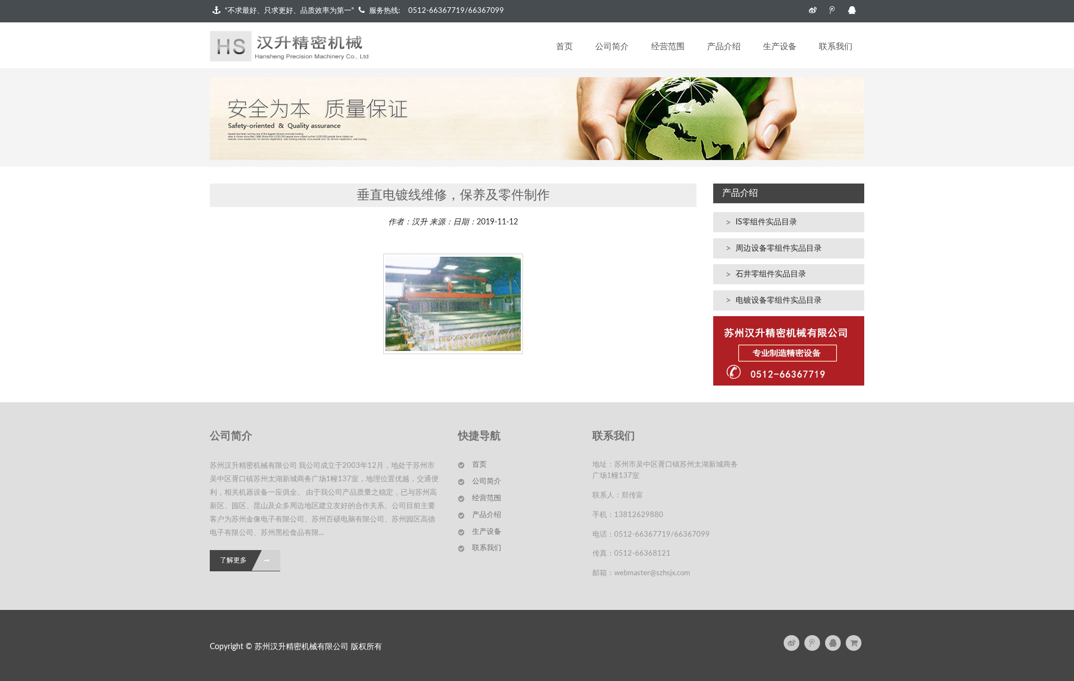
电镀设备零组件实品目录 (779, 300)
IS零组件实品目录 (766, 222)
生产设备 (780, 47)
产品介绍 (724, 47)
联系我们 (835, 47)
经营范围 (668, 47)
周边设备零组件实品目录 (779, 248)
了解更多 (233, 560)
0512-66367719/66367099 (456, 11)
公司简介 (612, 47)
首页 (564, 47)
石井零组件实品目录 (771, 274)
